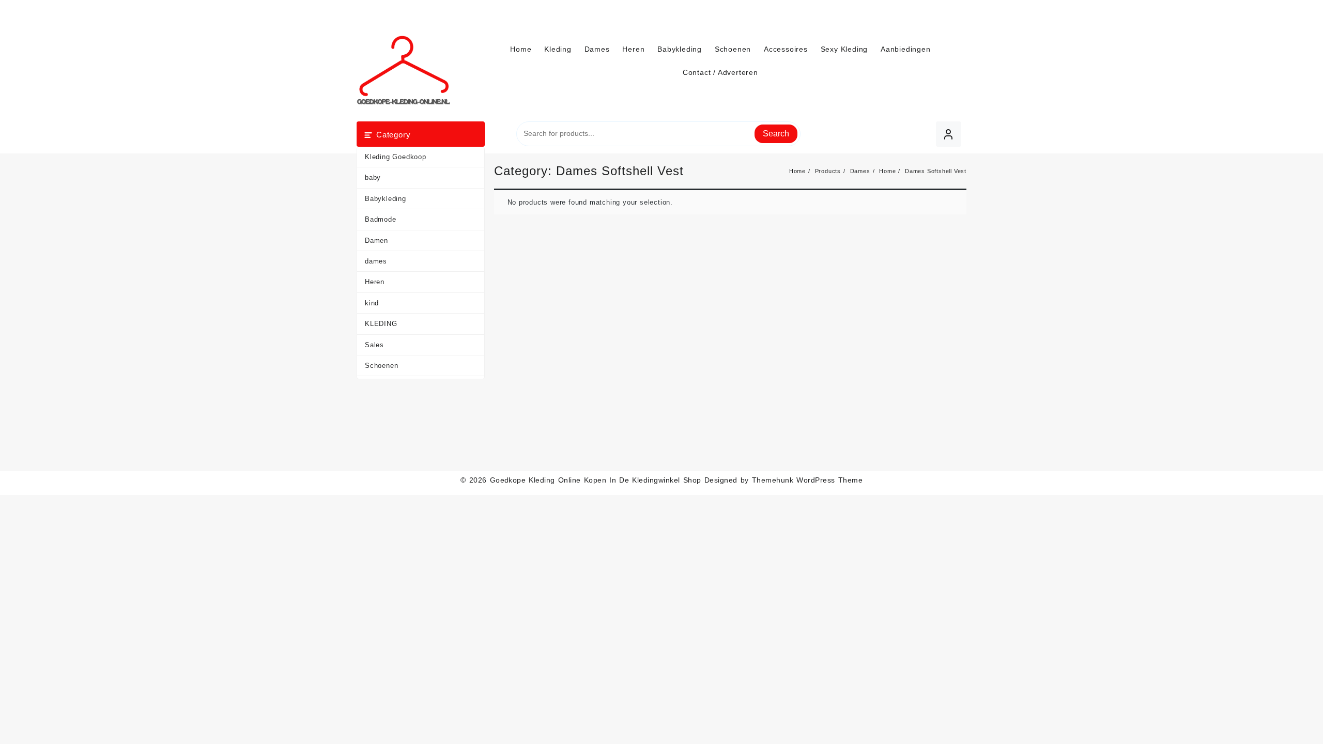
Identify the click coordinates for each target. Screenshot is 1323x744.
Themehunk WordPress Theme (807, 480)
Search (776, 133)
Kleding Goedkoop (395, 157)
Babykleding (385, 199)
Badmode (380, 219)
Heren (374, 282)
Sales (374, 345)
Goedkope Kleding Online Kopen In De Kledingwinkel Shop (595, 480)
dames (376, 261)
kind (372, 303)
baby (373, 177)
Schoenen (381, 365)
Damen (376, 240)
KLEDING (381, 324)
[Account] (948, 134)
